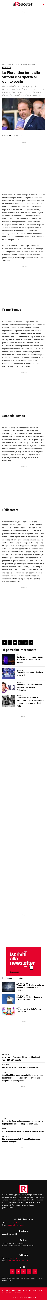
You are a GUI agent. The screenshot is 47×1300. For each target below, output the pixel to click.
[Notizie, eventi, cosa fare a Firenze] (23, 4)
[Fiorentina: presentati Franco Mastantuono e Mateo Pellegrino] (8, 687)
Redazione (7, 135)
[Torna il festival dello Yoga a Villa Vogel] (8, 1011)
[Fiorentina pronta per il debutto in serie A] (8, 673)
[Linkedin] (15, 642)
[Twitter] (10, 642)
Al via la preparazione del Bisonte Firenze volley (23, 1131)
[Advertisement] (23, 37)
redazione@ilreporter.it (15, 1225)
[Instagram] (18, 1271)
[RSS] (23, 1271)
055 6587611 (14, 1222)
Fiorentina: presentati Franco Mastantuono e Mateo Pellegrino (29, 687)
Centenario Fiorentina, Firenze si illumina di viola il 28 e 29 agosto (30, 660)
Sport (4, 1072)
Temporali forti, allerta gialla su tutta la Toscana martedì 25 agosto (30, 987)
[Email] (31, 642)
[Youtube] (35, 1271)
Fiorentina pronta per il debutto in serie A (20, 1067)
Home (4, 64)
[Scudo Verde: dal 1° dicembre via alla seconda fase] (8, 999)
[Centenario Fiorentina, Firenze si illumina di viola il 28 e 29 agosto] (8, 659)
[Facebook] (4, 642)
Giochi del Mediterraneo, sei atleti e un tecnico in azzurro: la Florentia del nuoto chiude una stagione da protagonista (22, 1078)
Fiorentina (11, 64)
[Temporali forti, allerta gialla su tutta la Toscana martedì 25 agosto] (8, 987)
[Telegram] (25, 642)
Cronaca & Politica (23, 983)
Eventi (18, 1007)
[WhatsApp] (20, 642)
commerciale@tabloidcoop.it (17, 1261)
